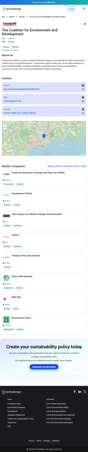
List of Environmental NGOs (57, 407)
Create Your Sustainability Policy (21, 419)
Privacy (32, 441)
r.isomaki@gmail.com (12, 101)
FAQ (9, 426)
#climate (15, 47)
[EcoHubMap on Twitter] (83, 391)
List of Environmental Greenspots (59, 422)
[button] (44, 136)
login (71, 9)
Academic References (16, 415)
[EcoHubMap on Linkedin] (78, 391)
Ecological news (14, 404)
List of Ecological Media (56, 411)
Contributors (13, 411)
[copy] (83, 89)
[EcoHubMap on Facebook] (73, 391)
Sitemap (46, 441)
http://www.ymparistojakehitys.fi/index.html (21, 89)
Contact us (12, 422)
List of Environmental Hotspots (58, 419)
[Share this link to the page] (84, 24)
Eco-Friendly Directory (16, 407)
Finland (22, 17)
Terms (38, 441)
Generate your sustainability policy (44, 2)
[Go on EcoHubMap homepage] (12, 9)
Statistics (55, 441)
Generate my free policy (44, 366)
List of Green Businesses (56, 404)
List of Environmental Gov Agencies (60, 415)
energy (11, 17)
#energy (6, 47)
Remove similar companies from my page (66, 166)
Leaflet (83, 155)
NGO (3, 17)
